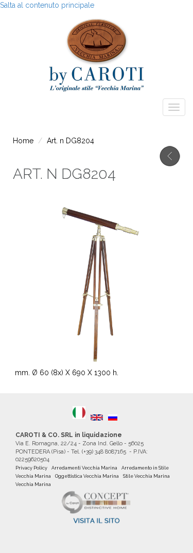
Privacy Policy (31, 468)
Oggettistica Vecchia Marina (87, 476)
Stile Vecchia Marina (146, 476)
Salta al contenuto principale (47, 5)
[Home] (96, 52)
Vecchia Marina (33, 484)
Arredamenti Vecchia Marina (84, 468)
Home (23, 141)
